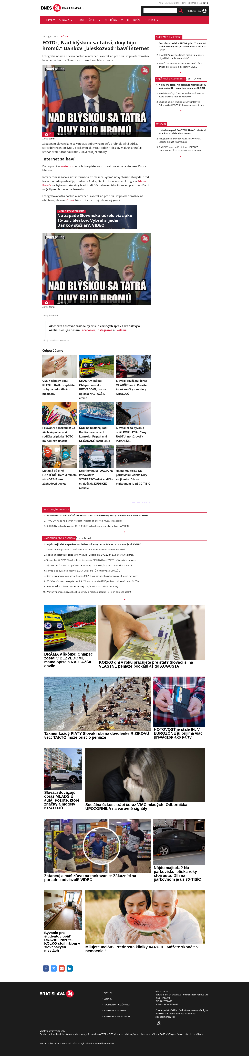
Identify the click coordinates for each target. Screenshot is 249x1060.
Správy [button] (64, 20)
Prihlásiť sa (194, 10)
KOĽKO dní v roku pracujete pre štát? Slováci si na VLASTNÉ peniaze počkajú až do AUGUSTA (92, 581)
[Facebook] (46, 968)
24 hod (197, 78)
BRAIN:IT (109, 1043)
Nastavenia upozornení (117, 1016)
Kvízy (136, 20)
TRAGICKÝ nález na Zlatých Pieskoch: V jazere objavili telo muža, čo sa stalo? (181, 56)
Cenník (107, 998)
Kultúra (111, 20)
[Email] (61, 968)
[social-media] (158, 1023)
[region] (83, 8)
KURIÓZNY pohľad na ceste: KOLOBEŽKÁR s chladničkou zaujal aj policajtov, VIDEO (180, 65)
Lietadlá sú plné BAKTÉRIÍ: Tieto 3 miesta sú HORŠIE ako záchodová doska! (182, 132)
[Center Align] (180, 10)
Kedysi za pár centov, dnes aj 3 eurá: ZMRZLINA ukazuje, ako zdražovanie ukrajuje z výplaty (92, 575)
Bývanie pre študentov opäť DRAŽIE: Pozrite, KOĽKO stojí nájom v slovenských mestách (90, 565)
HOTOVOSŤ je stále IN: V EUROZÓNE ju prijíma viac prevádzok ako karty (82, 586)
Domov (50, 20)
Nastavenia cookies (114, 1010)
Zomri (52, 138)
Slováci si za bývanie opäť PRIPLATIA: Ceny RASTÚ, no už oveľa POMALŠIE (83, 570)
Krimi (80, 20)
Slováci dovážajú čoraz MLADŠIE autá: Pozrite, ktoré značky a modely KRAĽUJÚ (182, 95)
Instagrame (104, 330)
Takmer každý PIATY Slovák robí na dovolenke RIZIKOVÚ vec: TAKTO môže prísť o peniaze (91, 560)
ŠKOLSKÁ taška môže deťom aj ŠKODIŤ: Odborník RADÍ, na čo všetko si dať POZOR (180, 149)
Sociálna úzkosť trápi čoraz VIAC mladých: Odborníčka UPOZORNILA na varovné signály (181, 103)
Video (125, 20)
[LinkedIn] (69, 968)
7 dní (188, 78)
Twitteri (120, 330)
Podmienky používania (116, 1004)
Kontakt (108, 992)
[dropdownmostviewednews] (181, 72)
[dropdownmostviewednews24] (181, 111)
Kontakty (151, 20)
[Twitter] (54, 968)
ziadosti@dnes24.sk (165, 1016)
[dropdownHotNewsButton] (181, 156)
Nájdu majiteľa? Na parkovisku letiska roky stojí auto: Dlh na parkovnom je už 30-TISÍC (182, 86)
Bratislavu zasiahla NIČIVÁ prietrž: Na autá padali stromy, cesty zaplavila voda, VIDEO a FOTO (182, 46)
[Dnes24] (72, 7)
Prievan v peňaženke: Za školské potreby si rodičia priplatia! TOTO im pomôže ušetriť (88, 591)
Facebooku (87, 330)
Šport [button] (93, 20)
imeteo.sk (66, 166)
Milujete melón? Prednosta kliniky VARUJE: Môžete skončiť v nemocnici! (180, 140)
